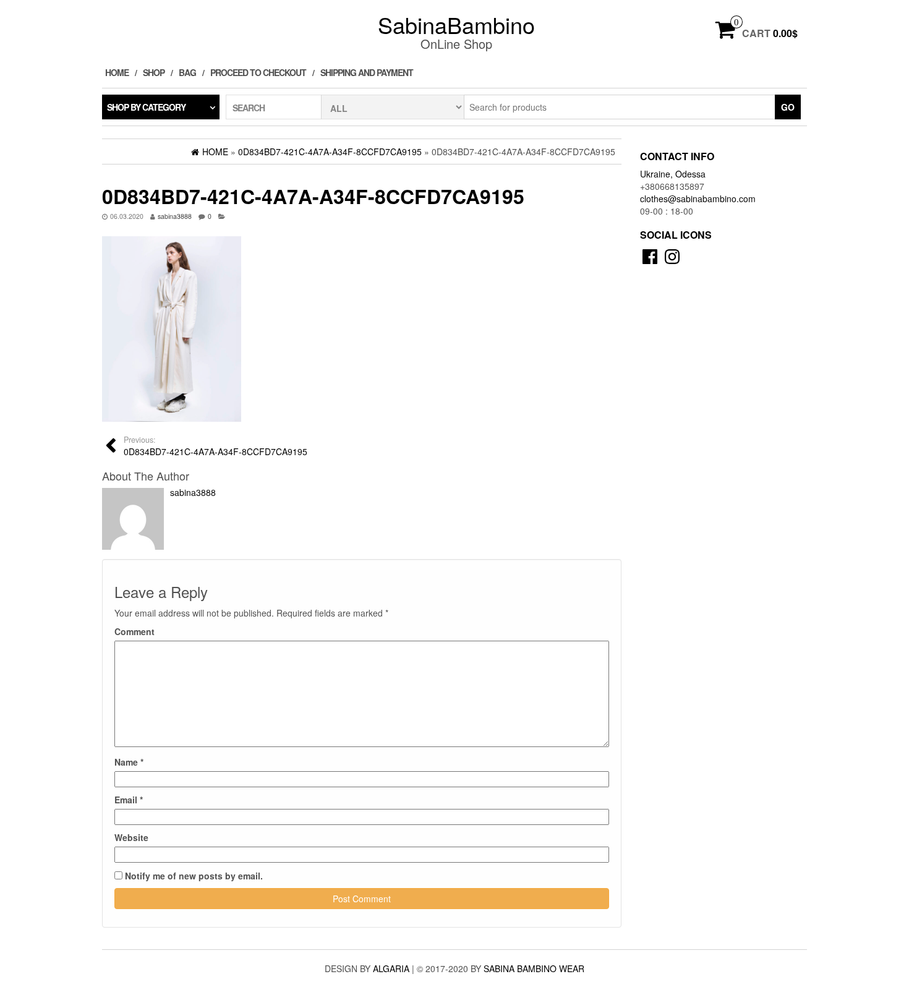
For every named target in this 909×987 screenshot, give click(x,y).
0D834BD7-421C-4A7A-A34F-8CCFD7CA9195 (215, 446)
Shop (153, 72)
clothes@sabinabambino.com (698, 198)
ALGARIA (391, 968)
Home (117, 72)
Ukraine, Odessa (673, 174)
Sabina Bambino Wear (534, 968)
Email (128, 799)
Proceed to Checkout (258, 72)
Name (128, 762)
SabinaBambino (456, 24)
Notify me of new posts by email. (194, 876)
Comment (134, 631)
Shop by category (146, 107)
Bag (187, 72)
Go (788, 107)
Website (131, 837)
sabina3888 (175, 216)
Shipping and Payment (366, 72)
